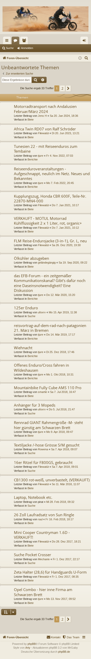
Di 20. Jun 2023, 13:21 (65, 133)
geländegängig (47, 262)
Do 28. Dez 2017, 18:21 (66, 541)
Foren (16, 41)
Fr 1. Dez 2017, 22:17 (66, 559)
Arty (27, 647)
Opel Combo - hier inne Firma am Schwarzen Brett (43, 592)
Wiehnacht (23, 347)
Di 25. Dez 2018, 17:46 (60, 352)
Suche (10, 48)
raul (40, 519)
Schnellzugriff (8, 41)
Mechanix (44, 559)
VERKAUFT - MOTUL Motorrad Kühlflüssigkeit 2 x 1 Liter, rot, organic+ (48, 221)
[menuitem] (86, 58)
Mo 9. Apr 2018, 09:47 (59, 431)
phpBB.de (64, 651)
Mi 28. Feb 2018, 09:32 (60, 501)
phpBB (32, 643)
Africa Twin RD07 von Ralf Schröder (45, 128)
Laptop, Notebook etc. (33, 497)
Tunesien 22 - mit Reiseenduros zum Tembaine (45, 149)
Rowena (43, 449)
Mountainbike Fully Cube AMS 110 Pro (47, 387)
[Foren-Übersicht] (45, 19)
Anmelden (27, 48)
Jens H (42, 115)
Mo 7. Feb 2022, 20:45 (60, 182)
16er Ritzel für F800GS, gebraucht (43, 462)
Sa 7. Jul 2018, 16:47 (63, 391)
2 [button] (62, 88)
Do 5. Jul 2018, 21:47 (62, 409)
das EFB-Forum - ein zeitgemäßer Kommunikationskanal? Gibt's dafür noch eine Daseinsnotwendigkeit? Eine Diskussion (49, 283)
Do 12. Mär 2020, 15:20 (60, 294)
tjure (40, 155)
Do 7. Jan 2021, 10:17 (65, 205)
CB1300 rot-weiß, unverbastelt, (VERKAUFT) (51, 479)
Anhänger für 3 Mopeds (34, 405)
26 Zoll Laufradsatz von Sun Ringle (44, 514)
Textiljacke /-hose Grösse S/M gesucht (46, 445)
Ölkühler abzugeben (31, 258)
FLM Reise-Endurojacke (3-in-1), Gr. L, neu (50, 240)
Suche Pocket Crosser (32, 554)
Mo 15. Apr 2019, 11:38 (63, 312)
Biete (31, 119)
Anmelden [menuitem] (85, 41)
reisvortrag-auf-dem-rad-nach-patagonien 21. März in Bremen (50, 328)
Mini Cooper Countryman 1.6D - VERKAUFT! (42, 535)
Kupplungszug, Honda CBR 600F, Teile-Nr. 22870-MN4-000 (50, 198)
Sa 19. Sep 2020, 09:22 (73, 262)
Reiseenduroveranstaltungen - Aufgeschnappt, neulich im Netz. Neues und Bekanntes (52, 173)
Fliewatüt (43, 133)
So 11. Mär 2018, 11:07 (66, 484)
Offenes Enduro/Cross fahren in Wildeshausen (41, 367)
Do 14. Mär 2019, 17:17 (60, 334)
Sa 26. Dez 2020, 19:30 (66, 245)
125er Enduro (26, 307)
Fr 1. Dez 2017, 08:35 (65, 576)
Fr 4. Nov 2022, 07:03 (59, 155)
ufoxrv (42, 312)
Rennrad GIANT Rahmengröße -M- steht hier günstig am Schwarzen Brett (48, 425)
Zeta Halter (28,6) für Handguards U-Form (50, 572)
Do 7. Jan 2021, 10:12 (65, 227)
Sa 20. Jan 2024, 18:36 (64, 115)
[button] (68, 88)
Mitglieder (25, 41)
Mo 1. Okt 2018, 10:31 (60, 374)
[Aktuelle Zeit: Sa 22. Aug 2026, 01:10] (80, 58)
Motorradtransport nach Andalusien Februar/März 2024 (45, 109)
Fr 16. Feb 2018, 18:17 (60, 519)
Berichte (33, 159)
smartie (42, 391)
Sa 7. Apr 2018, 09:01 (65, 466)
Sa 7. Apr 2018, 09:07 (64, 449)
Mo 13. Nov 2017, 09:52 (61, 598)
